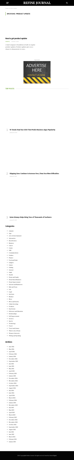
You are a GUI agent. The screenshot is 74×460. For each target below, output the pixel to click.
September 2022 (13, 427)
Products (11, 306)
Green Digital (53, 455)
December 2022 (13, 420)
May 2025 (11, 368)
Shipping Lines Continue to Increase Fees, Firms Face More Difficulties (34, 174)
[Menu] (7, 3)
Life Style (11, 294)
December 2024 (13, 378)
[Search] (67, 3)
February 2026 (13, 354)
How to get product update (16, 38)
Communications (13, 253)
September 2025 (13, 361)
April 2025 (12, 371)
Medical (11, 296)
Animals (11, 231)
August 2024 (12, 388)
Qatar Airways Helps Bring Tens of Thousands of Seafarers (31, 217)
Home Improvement (14, 282)
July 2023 (11, 407)
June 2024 (11, 393)
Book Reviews (13, 241)
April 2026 (12, 351)
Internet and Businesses (15, 284)
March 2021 (12, 437)
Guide (10, 272)
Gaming (11, 267)
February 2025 (13, 373)
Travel (11, 326)
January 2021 (12, 442)
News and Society (14, 301)
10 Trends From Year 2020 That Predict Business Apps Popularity (32, 130)
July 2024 (11, 390)
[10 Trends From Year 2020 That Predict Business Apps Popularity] (37, 109)
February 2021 (13, 439)
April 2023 (12, 412)
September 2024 (13, 385)
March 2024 (12, 398)
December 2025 (13, 359)
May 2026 (11, 349)
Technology (12, 323)
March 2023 (12, 415)
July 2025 (11, 364)
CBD (10, 250)
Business (11, 243)
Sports (11, 321)
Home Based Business (15, 279)
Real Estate (12, 309)
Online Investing (13, 304)
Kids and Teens (13, 287)
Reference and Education (16, 311)
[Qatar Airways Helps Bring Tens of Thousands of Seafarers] (37, 197)
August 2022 (12, 429)
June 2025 (11, 366)
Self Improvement (14, 316)
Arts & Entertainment (15, 236)
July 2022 (11, 432)
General (7, 41)
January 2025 (12, 376)
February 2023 (13, 417)
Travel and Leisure (14, 328)
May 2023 (11, 410)
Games (11, 265)
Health (11, 275)
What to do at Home (14, 331)
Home (6, 8)
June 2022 (11, 434)
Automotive (12, 238)
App (10, 233)
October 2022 (12, 424)
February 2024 (13, 400)
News (10, 299)
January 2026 (12, 356)
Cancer (11, 245)
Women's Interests (14, 333)
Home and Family (14, 277)
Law (10, 289)
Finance (11, 258)
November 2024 (13, 381)
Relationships (13, 314)
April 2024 (12, 395)
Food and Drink (13, 260)
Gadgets (11, 262)
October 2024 (12, 383)
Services (11, 318)
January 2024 (12, 402)
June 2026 (11, 346)
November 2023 (13, 405)
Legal (10, 292)
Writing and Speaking (15, 336)
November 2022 (13, 422)
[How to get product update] (20, 27)
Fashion (11, 255)
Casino (11, 248)
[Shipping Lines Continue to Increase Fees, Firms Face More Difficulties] (37, 153)
